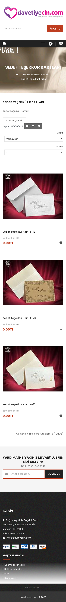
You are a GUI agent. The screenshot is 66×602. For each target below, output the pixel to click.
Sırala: (59, 132)
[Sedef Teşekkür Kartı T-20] (33, 282)
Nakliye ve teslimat (14, 569)
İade (6, 573)
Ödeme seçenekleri (14, 564)
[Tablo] (27, 126)
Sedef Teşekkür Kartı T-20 (19, 318)
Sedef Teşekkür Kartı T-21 (19, 404)
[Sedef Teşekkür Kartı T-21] (33, 369)
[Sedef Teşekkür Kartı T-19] (33, 196)
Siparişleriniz (11, 578)
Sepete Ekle (60, 243)
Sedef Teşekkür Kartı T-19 (19, 232)
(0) (17, 238)
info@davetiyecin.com (19, 537)
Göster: (59, 146)
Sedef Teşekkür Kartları (34, 79)
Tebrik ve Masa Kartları (36, 74)
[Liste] (33, 126)
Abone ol (53, 473)
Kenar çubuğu (15, 120)
